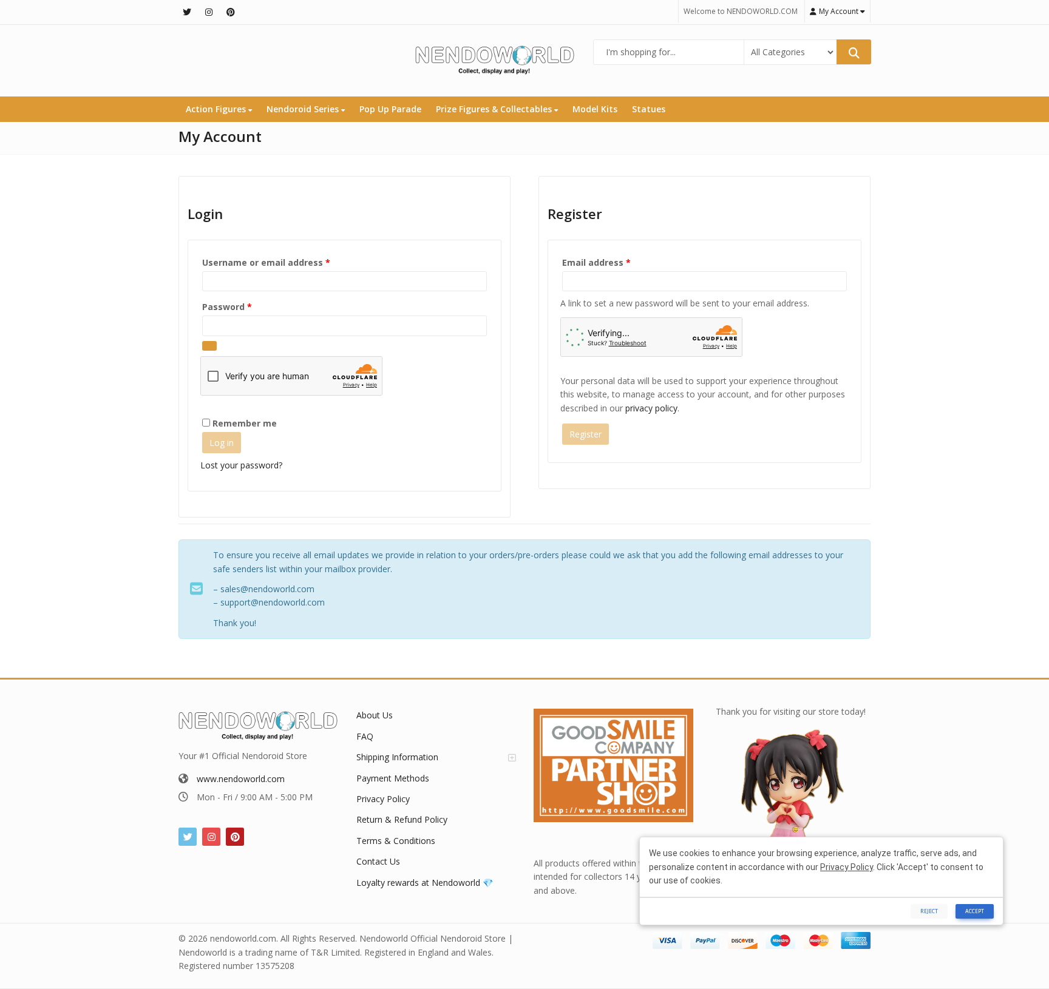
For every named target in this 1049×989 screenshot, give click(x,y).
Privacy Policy (383, 799)
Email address (615, 262)
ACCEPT (974, 911)
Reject (929, 911)
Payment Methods (392, 778)
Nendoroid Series (303, 109)
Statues (648, 109)
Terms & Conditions (395, 840)
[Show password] (209, 346)
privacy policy (651, 408)
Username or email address (285, 262)
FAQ (364, 736)
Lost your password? (241, 465)
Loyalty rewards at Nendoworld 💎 (424, 882)
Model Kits (594, 109)
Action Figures (217, 109)
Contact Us (378, 861)
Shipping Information (397, 757)
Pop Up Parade (390, 109)
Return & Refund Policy (401, 819)
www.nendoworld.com (241, 779)
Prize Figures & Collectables (495, 109)
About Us (374, 715)
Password (246, 306)
